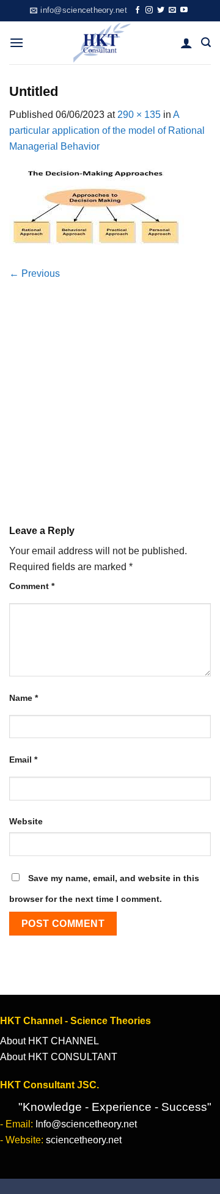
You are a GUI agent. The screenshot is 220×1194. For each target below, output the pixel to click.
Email (23, 759)
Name (23, 698)
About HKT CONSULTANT (58, 1057)
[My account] (186, 42)
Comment (31, 586)
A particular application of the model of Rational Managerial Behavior (107, 130)
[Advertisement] (110, 387)
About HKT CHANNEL (49, 1041)
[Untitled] (97, 209)
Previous (34, 273)
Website (26, 821)
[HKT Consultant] (102, 42)
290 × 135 (139, 114)
